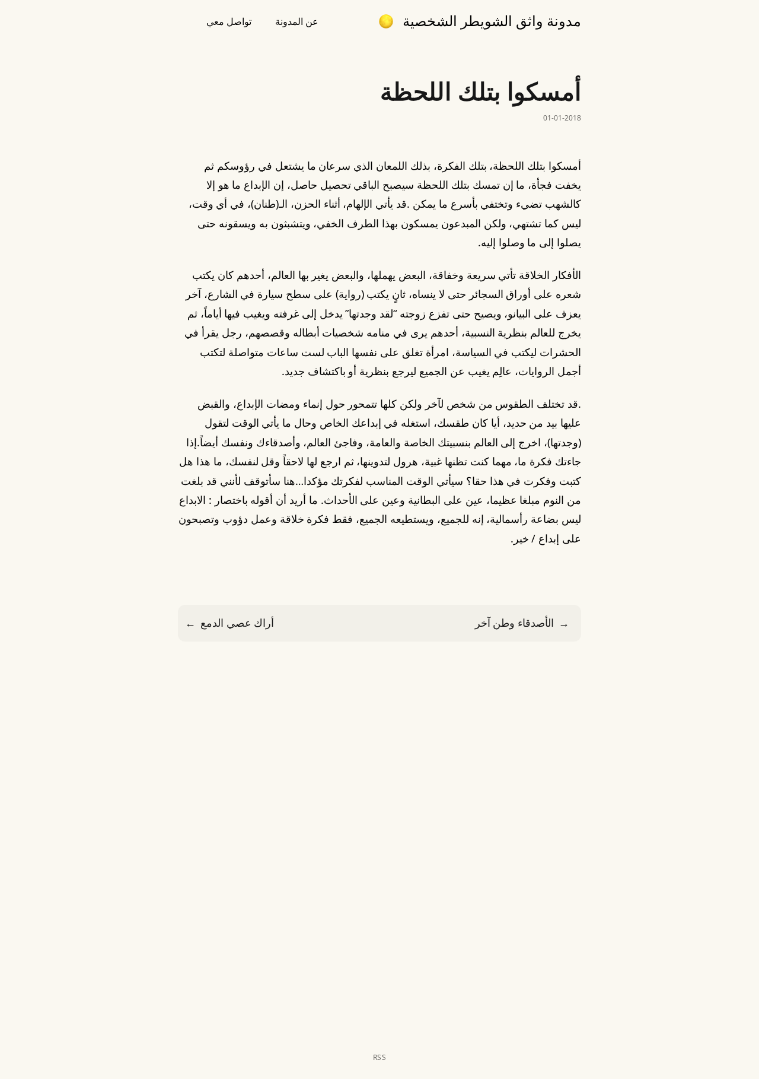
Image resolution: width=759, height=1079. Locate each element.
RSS (380, 1057)
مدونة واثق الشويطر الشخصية (492, 20)
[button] (386, 21)
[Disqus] (379, 847)
